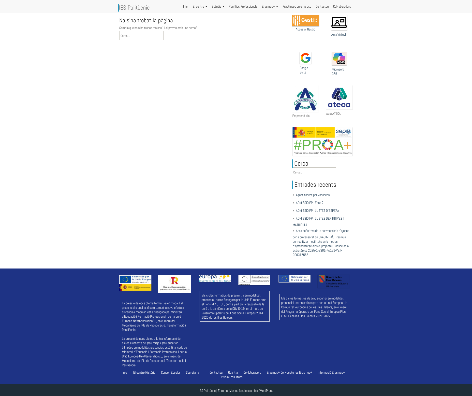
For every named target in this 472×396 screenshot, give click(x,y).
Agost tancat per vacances (313, 195)
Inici (185, 6)
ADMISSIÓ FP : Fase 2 (310, 202)
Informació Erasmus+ (331, 372)
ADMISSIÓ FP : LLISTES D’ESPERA (317, 210)
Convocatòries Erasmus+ (296, 372)
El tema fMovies (228, 390)
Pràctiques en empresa (296, 6)
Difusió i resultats (231, 377)
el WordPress (264, 390)
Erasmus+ (268, 6)
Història (150, 372)
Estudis (216, 6)
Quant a (233, 372)
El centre (198, 6)
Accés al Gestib (305, 29)
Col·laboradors (342, 6)
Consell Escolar (170, 372)
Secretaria (192, 372)
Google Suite (304, 70)
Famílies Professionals (243, 6)
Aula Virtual (338, 34)
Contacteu (322, 6)
